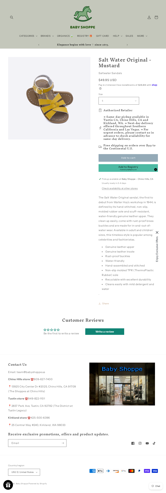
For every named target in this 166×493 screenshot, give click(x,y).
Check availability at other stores (120, 188)
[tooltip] (155, 169)
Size (101, 94)
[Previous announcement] (38, 44)
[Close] (157, 232)
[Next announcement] (127, 44)
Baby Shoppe (22, 483)
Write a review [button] (104, 331)
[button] (11, 17)
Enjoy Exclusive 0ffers (157, 249)
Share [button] (105, 303)
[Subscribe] (62, 443)
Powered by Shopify (38, 483)
